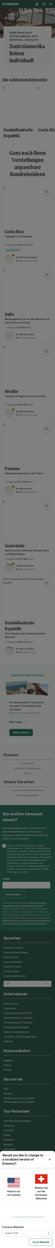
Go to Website (41, 1242)
